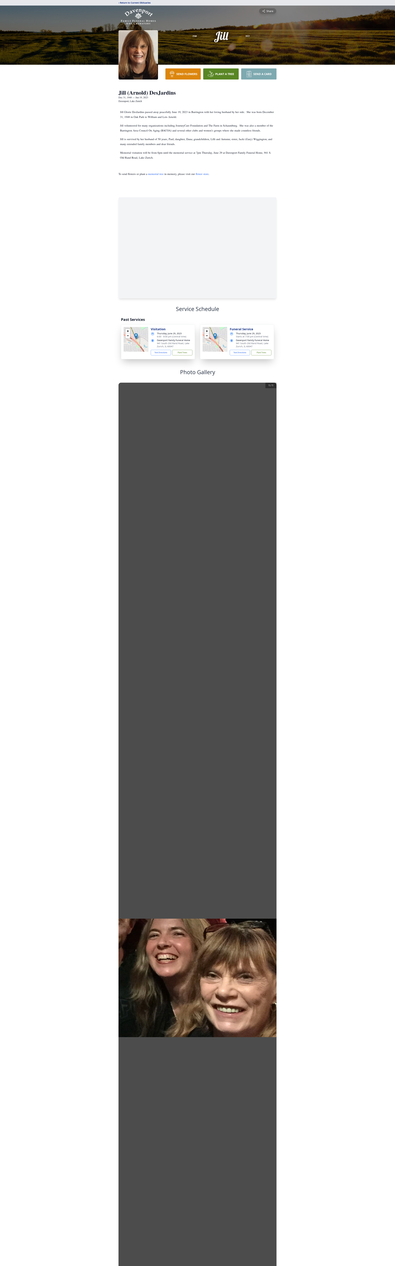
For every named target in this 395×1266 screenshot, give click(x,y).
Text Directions (160, 352)
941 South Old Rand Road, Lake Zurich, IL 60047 (173, 345)
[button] (136, 336)
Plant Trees (182, 352)
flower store (202, 174)
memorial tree (156, 174)
